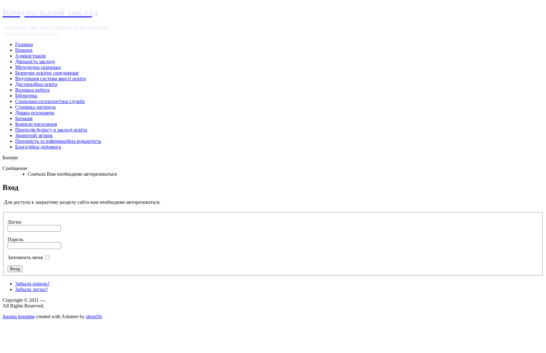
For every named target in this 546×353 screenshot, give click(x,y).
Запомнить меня (25, 257)
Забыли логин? (31, 289)
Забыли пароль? (32, 283)
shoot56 (94, 316)
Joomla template (19, 316)
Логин (14, 222)
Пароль (15, 239)
